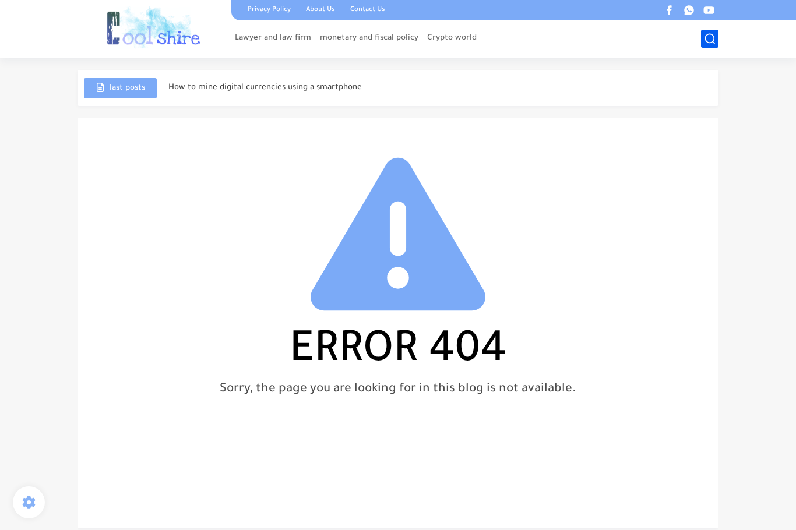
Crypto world (452, 38)
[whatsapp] (689, 10)
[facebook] (669, 10)
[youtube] (709, 10)
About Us (320, 10)
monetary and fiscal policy (369, 38)
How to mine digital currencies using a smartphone (265, 87)
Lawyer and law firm (273, 38)
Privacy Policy (269, 10)
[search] (709, 39)
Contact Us (367, 10)
